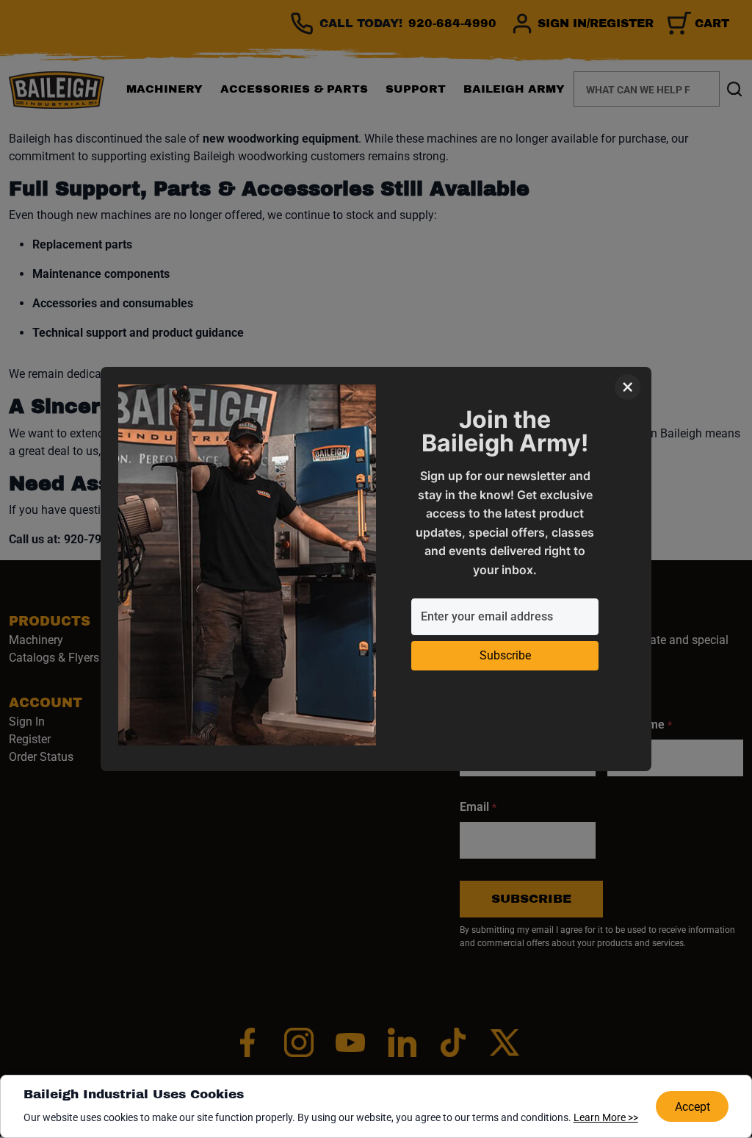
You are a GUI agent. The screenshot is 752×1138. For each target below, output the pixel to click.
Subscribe (505, 655)
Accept (692, 1107)
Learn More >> (606, 1117)
